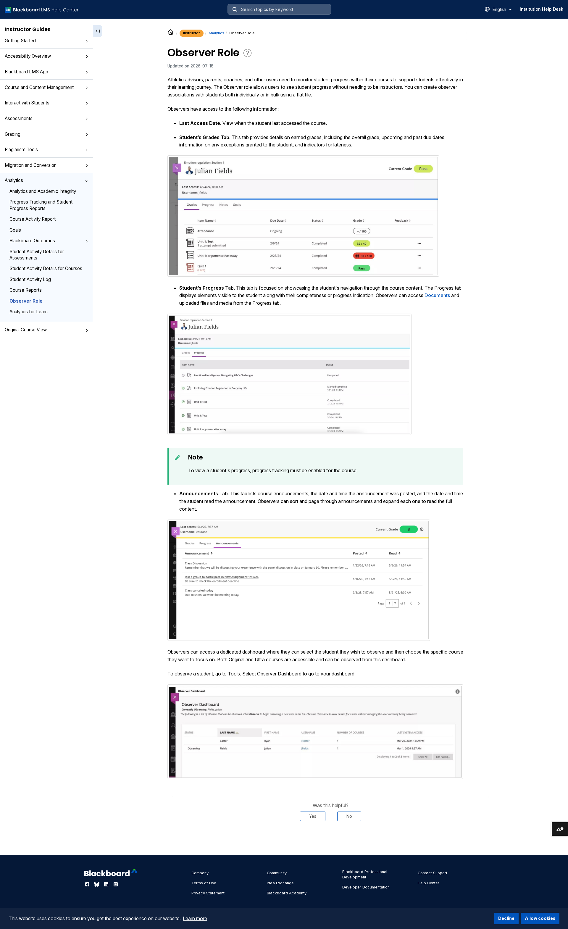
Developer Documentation (366, 887)
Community (277, 873)
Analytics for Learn (28, 311)
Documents (438, 295)
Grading (12, 134)
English (500, 9)
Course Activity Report (32, 219)
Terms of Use (203, 883)
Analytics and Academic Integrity (42, 191)
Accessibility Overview (28, 56)
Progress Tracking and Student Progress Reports (40, 205)
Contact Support (432, 873)
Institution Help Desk (541, 9)
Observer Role (26, 301)
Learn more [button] (195, 918)
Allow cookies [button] (540, 918)
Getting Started (20, 40)
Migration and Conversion (31, 165)
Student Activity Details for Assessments (36, 255)
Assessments (19, 118)
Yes (312, 816)
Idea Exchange (280, 883)
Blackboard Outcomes (32, 240)
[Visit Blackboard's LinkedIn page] (106, 884)
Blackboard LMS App (26, 72)
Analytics (14, 180)
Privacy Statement (208, 893)
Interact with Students (27, 103)
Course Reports (25, 290)
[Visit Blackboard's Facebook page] (87, 884)
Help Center (428, 883)
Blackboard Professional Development (364, 874)
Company (200, 873)
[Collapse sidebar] (97, 31)
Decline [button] (506, 918)
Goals (15, 230)
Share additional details (330, 839)
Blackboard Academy (286, 893)
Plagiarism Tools (21, 149)
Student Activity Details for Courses (45, 268)
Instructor (191, 33)
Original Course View (26, 330)
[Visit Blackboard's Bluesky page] (97, 884)
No (349, 816)
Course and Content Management (39, 87)
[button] (86, 41)
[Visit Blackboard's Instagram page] (116, 884)
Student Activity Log (30, 279)
